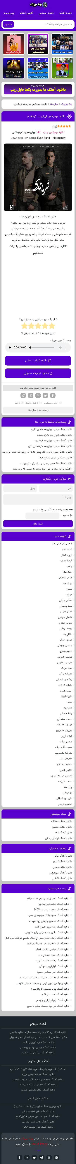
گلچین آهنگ (26, 13)
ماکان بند (67, 634)
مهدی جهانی (65, 640)
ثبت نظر (38, 524)
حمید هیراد (66, 691)
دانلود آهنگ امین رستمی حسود (53, 972)
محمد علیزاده (65, 781)
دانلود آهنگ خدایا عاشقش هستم (38, 1090)
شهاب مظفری (65, 623)
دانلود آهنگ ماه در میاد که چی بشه (38, 1085)
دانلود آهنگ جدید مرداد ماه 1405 (51, 910)
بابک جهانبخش (64, 679)
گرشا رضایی (66, 560)
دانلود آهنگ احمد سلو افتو (55, 995)
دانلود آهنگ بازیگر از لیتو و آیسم (52, 1000)
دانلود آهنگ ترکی (63, 856)
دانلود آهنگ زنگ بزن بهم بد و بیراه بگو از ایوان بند (46, 463)
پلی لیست (8, 13)
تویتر (45, 395)
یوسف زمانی (65, 628)
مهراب (69, 594)
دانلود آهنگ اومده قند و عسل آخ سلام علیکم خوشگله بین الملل (36, 938)
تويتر (34, 1157)
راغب (69, 566)
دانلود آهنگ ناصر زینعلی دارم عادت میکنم (48, 898)
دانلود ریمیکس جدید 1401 (50, 132)
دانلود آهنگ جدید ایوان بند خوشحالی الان (50, 446)
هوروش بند (66, 759)
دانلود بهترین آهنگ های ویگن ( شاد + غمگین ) (38, 1106)
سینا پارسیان (66, 606)
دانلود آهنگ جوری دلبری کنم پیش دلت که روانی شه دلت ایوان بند (37, 452)
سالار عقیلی (66, 611)
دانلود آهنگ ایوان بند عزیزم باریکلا (54, 435)
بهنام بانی (67, 793)
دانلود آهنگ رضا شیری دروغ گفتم (51, 927)
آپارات (56, 1157)
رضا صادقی (66, 713)
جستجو (8, 24)
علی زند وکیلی (64, 662)
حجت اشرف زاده (63, 747)
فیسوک (53, 395)
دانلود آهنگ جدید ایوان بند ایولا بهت (53, 440)
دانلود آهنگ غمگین (62, 827)
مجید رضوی (65, 651)
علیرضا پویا (66, 696)
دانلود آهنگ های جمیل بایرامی (38, 1122)
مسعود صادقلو (64, 764)
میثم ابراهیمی (65, 578)
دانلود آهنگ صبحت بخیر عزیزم (38, 1074)
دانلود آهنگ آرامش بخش (58, 838)
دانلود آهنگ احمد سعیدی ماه (54, 955)
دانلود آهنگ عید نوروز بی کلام (38, 1042)
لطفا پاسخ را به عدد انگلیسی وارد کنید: (53, 510)
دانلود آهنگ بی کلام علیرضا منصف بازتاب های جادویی (38, 1032)
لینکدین (38, 395)
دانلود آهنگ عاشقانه (61, 821)
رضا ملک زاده (65, 685)
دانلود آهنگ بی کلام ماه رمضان (38, 1053)
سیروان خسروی (64, 730)
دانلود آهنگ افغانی (62, 878)
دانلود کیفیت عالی (36, 360)
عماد (70, 702)
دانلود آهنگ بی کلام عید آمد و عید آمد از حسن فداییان (38, 1037)
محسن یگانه (65, 742)
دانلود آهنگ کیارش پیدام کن (54, 966)
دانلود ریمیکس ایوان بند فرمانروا (55, 458)
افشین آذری (66, 770)
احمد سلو (67, 549)
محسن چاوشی (64, 645)
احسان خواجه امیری (61, 776)
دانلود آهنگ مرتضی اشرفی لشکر (52, 949)
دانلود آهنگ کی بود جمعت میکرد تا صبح (48, 1006)
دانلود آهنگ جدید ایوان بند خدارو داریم (51, 429)
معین (69, 589)
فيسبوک (19, 1157)
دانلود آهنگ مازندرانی (60, 873)
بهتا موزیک (66, 104)
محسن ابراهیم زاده (62, 544)
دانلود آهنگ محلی (62, 867)
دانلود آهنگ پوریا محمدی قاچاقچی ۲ (50, 989)
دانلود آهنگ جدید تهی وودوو (54, 904)
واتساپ (30, 395)
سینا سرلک (66, 668)
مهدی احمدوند (64, 725)
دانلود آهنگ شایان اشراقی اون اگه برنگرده (48, 944)
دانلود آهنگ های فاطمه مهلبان (38, 1111)
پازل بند (68, 787)
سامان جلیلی (65, 600)
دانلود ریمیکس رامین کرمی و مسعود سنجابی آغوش (43, 983)
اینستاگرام (49, 1157)
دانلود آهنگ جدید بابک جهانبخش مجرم (48, 915)
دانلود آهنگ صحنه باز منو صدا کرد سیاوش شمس (38, 1079)
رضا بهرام (67, 572)
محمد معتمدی (64, 719)
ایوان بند (54, 104)
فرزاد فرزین (66, 736)
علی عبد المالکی (64, 798)
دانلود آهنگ (65, 13)
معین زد (68, 708)
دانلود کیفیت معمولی (36, 373)
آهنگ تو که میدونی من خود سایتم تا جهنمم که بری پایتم (42, 469)
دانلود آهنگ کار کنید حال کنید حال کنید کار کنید (44, 978)
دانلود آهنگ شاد (63, 833)
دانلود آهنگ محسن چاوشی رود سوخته (49, 921)
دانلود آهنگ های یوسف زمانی (38, 1127)
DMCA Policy (39, 1144)
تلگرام (23, 395)
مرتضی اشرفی (64, 657)
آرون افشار (66, 555)
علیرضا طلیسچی (63, 753)
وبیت (38, 1149)
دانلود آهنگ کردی (62, 861)
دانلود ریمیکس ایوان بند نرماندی (46, 116)
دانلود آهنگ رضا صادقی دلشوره (52, 961)
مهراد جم (67, 583)
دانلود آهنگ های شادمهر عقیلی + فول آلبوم (38, 1117)
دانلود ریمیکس (46, 13)
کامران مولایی (65, 617)
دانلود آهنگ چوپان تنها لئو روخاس (38, 1047)
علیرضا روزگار (65, 674)
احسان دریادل (65, 804)
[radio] (51, 326)
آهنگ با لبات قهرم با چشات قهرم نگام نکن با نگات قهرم (38, 1069)
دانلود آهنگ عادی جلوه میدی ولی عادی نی (47, 932)
